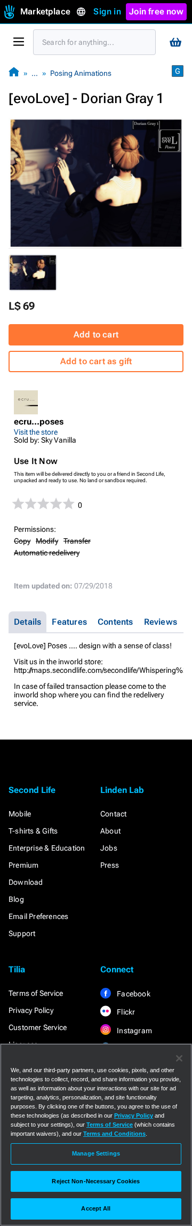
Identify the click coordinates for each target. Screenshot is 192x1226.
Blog (16, 899)
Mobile (20, 814)
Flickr (125, 1012)
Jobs (108, 848)
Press (109, 865)
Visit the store (36, 432)
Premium (23, 865)
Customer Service (38, 1027)
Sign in (107, 11)
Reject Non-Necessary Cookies (96, 1181)
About (110, 831)
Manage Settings (96, 1153)
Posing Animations (80, 73)
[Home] (14, 73)
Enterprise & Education (47, 848)
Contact (113, 814)
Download (26, 882)
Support (22, 933)
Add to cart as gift (96, 361)
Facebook (132, 993)
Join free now (156, 11)
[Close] (179, 1058)
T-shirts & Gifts (33, 831)
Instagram (133, 1030)
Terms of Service (36, 993)
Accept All (95, 1208)
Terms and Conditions (114, 1133)
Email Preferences (38, 916)
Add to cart (96, 334)
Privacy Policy (31, 1010)
